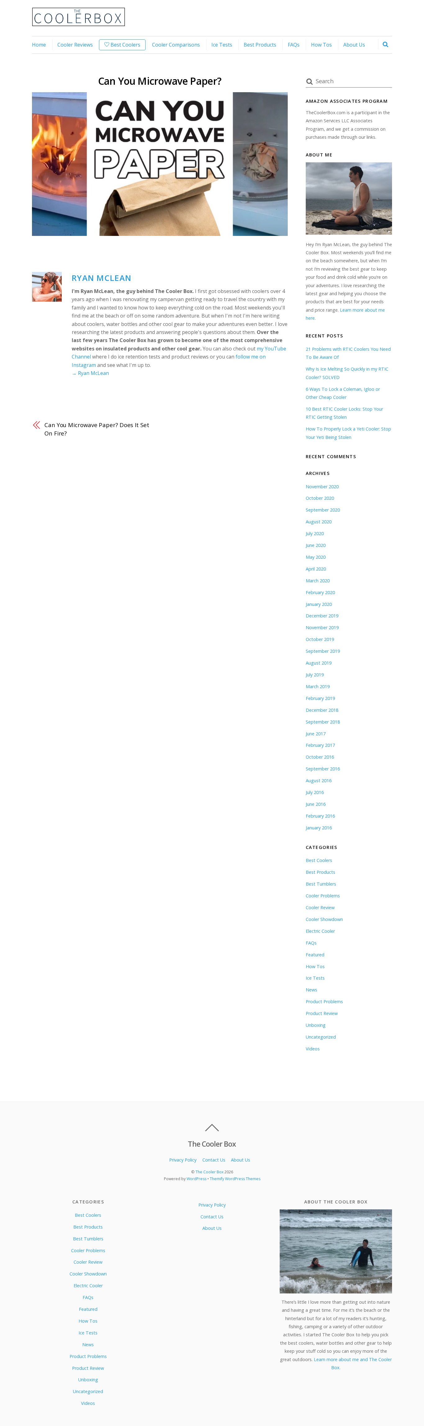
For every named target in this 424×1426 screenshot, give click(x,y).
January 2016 (319, 828)
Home (39, 44)
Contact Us (213, 1160)
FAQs (294, 44)
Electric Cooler (320, 931)
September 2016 (323, 769)
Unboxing (316, 1025)
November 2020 (322, 487)
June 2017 (316, 734)
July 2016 (315, 792)
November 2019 (322, 627)
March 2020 (318, 581)
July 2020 (315, 533)
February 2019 (320, 698)
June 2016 (316, 804)
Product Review (322, 1013)
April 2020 (316, 569)
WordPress (196, 1178)
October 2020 (320, 498)
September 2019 (323, 651)
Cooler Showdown (324, 919)
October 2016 (320, 757)
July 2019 (315, 675)
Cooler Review (320, 907)
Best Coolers (124, 44)
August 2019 (319, 663)
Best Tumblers (321, 884)
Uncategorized (321, 1037)
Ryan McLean (101, 278)
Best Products (260, 44)
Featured (315, 955)
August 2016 (319, 780)
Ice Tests (221, 44)
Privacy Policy (182, 1160)
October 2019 (320, 639)
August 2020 (319, 522)
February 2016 (320, 816)
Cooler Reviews (75, 44)
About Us (354, 44)
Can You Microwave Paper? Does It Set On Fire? (96, 429)
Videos (313, 1049)
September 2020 (323, 510)
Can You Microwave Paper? (160, 81)
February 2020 (320, 592)
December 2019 (322, 616)
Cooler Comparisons (176, 44)
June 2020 (316, 545)
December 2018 (322, 710)
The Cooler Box (209, 1172)
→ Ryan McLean (90, 373)
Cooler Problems (323, 896)
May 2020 (316, 557)
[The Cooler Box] (78, 23)
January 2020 (319, 604)
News (311, 990)
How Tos (321, 44)
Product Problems (324, 1001)
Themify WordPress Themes (235, 1178)
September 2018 (323, 722)
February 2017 (320, 745)
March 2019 (318, 686)
